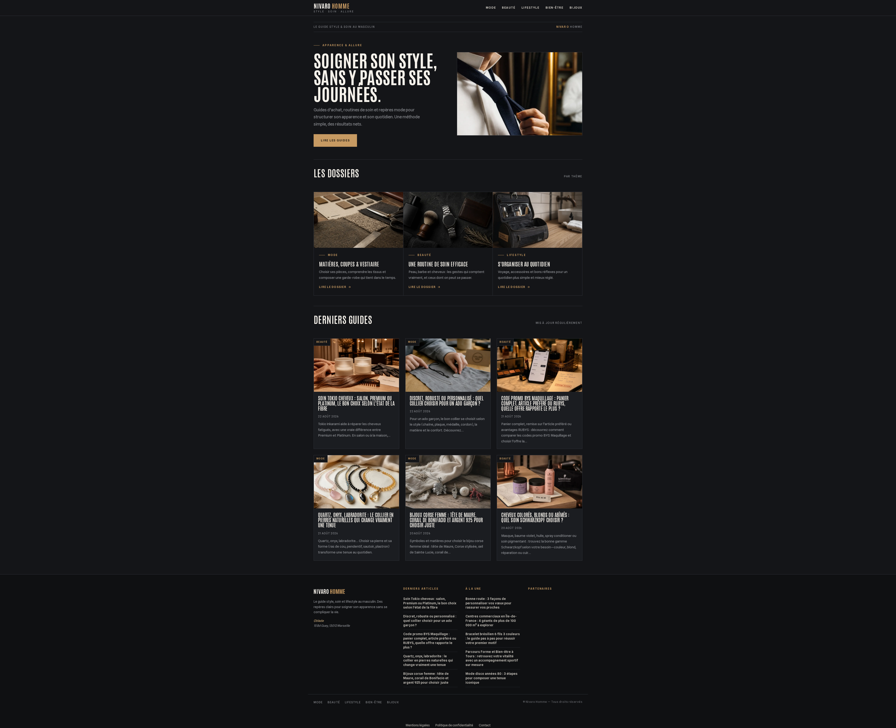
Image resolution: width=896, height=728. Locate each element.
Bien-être (555, 7)
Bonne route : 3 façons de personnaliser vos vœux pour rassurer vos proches (488, 603)
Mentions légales (418, 725)
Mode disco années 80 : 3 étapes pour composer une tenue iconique (492, 678)
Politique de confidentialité (454, 725)
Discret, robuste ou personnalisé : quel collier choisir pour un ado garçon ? (429, 620)
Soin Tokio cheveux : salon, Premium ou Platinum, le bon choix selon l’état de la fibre (429, 603)
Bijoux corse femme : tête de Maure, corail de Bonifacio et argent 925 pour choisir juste (426, 678)
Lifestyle (530, 7)
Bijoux (576, 7)
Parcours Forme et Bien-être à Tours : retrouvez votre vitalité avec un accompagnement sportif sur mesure (492, 658)
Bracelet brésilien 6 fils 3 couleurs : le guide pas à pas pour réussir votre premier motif (493, 638)
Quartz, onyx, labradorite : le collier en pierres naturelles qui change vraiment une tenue (428, 660)
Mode (491, 7)
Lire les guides (335, 140)
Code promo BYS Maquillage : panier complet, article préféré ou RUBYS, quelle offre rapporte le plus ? (429, 640)
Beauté (508, 7)
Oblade (319, 621)
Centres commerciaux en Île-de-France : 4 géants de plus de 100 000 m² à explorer (491, 620)
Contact (484, 725)
